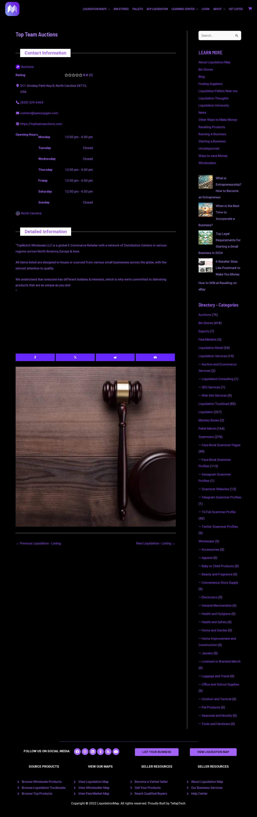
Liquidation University (213, 105)
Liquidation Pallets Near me (217, 91)
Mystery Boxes (208, 420)
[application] (108, 9)
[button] (157, 752)
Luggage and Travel (215, 676)
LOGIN (205, 9)
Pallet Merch (207, 428)
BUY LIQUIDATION (157, 9)
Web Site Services (214, 395)
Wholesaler (206, 541)
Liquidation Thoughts (213, 98)
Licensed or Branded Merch (221, 661)
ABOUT (217, 9)
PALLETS (137, 9)
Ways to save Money (212, 156)
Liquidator (205, 412)
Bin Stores (205, 69)
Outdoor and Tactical (216, 699)
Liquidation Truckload (213, 404)
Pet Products (211, 707)
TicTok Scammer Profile (219, 512)
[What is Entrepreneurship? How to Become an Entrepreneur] (205, 182)
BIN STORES (121, 9)
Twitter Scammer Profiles (220, 526)
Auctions (204, 315)
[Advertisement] (96, 325)
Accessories (210, 549)
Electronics (209, 597)
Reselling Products (211, 127)
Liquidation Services (212, 356)
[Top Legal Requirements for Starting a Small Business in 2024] (205, 238)
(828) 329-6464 (31, 102)
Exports (203, 331)
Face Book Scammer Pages (221, 445)
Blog (201, 77)
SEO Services (211, 387)
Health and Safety (214, 622)
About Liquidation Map (214, 62)
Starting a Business (212, 141)
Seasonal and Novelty (217, 715)
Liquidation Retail (210, 348)
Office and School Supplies (220, 684)
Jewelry (207, 653)
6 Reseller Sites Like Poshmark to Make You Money (228, 268)
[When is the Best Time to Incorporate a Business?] (205, 210)
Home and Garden (214, 630)
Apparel (207, 558)
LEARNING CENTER (183, 9)
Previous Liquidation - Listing (38, 543)
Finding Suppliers (210, 84)
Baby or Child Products (218, 566)
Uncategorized (208, 148)
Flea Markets (207, 339)
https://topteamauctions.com (41, 124)
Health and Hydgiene (216, 614)
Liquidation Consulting (217, 379)
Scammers (206, 437)
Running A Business (212, 134)
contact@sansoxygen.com (39, 113)
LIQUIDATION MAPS (94, 9)
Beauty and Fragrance (217, 574)
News (202, 112)
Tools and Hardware (216, 724)
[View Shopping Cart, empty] (250, 9)
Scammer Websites (215, 489)
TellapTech (177, 803)
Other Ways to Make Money (217, 120)
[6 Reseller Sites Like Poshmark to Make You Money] (205, 265)
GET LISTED (236, 9)
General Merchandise (217, 605)
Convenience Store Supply (220, 582)
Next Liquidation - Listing (155, 543)
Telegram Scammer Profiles (221, 497)
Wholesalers (207, 163)
